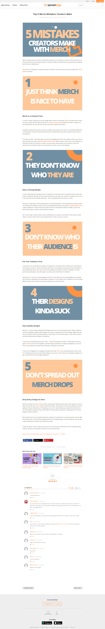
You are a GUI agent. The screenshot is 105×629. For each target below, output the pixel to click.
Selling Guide (24, 5)
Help (88, 1)
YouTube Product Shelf (48, 141)
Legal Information (34, 627)
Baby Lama (33, 565)
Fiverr (58, 351)
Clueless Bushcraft (75, 205)
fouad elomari (34, 493)
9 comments (62, 17)
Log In (93, 1)
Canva (28, 343)
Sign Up (101, 1)
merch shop (39, 404)
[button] (28, 440)
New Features (61, 447)
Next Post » (77, 588)
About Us (72, 627)
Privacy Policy (44, 627)
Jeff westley (33, 501)
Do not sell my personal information (59, 627)
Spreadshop (6, 5)
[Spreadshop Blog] (52, 5)
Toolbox (14, 5)
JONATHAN (33, 513)
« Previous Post (28, 588)
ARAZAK (32, 531)
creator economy (54, 122)
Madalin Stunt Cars (61, 524)
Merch (67, 120)
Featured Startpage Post (47, 447)
